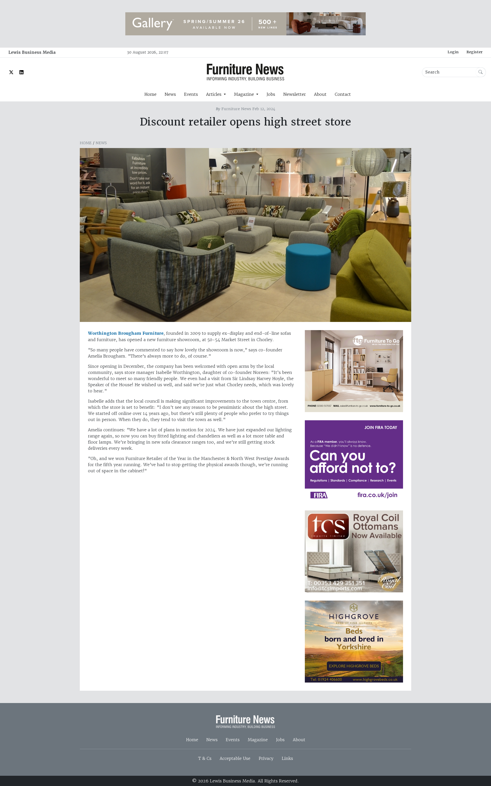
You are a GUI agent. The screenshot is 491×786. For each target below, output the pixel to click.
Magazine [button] (244, 94)
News (170, 94)
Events (191, 94)
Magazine (258, 739)
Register (474, 52)
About (320, 94)
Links (287, 758)
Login (453, 52)
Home (150, 94)
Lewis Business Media (31, 52)
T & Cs (204, 758)
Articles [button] (214, 94)
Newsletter (294, 94)
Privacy (266, 758)
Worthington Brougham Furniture (125, 333)
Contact (343, 94)
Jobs (270, 94)
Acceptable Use (235, 758)
